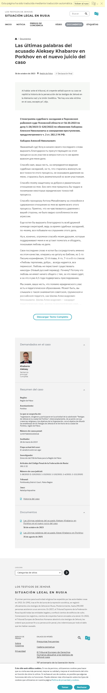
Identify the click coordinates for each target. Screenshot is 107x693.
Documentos (74, 24)
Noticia (20, 24)
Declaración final (65, 73)
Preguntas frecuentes (48, 641)
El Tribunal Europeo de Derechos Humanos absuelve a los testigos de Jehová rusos (55, 654)
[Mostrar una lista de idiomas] (95, 3)
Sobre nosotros (19, 644)
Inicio (8, 24)
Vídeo (58, 24)
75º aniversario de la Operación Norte (55, 662)
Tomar (65, 687)
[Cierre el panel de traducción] (101, 3)
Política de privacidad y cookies (65, 680)
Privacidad (20, 651)
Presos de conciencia (36, 24)
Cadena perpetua (45, 647)
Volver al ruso (81, 3)
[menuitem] (8, 24)
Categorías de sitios (27, 572)
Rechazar (82, 687)
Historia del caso (31, 499)
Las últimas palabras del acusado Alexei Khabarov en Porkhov (53, 533)
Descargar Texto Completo (52, 317)
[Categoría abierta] (66, 572)
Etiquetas (92, 24)
